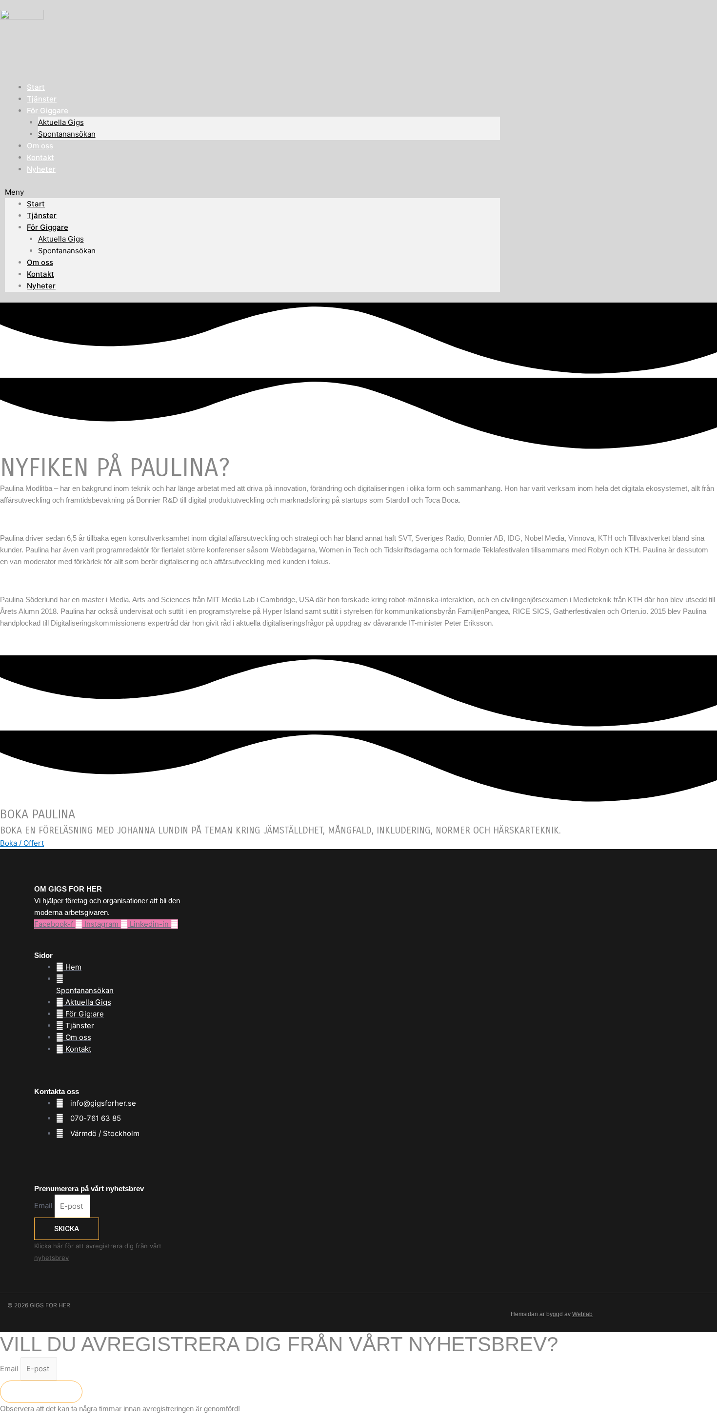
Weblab (582, 1314)
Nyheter (41, 169)
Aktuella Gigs (61, 122)
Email (44, 1206)
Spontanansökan (67, 134)
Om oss (40, 262)
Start (36, 203)
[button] (252, 192)
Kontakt (40, 274)
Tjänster (42, 215)
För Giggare (47, 110)
